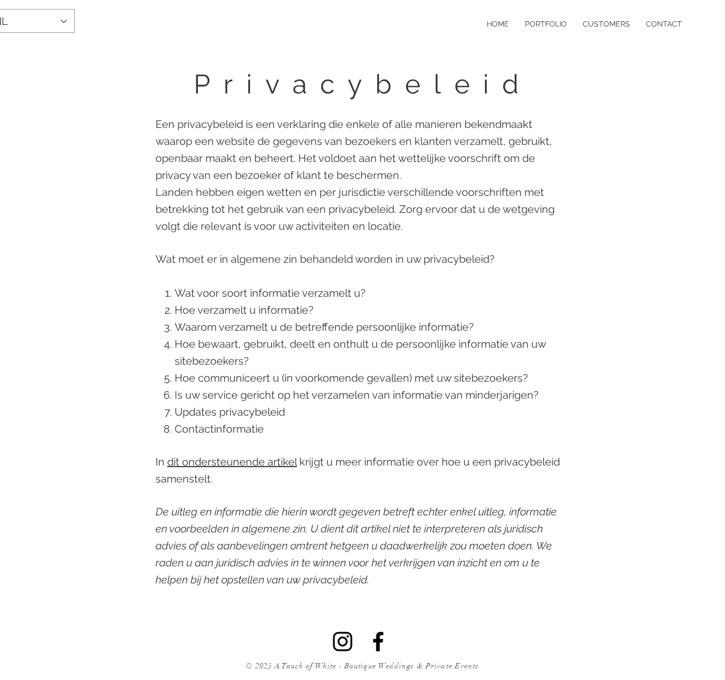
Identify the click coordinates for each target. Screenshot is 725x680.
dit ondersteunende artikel (232, 461)
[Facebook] (378, 642)
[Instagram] (343, 642)
